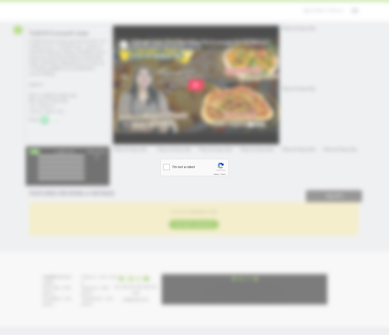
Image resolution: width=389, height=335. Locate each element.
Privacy (216, 174)
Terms (223, 174)
